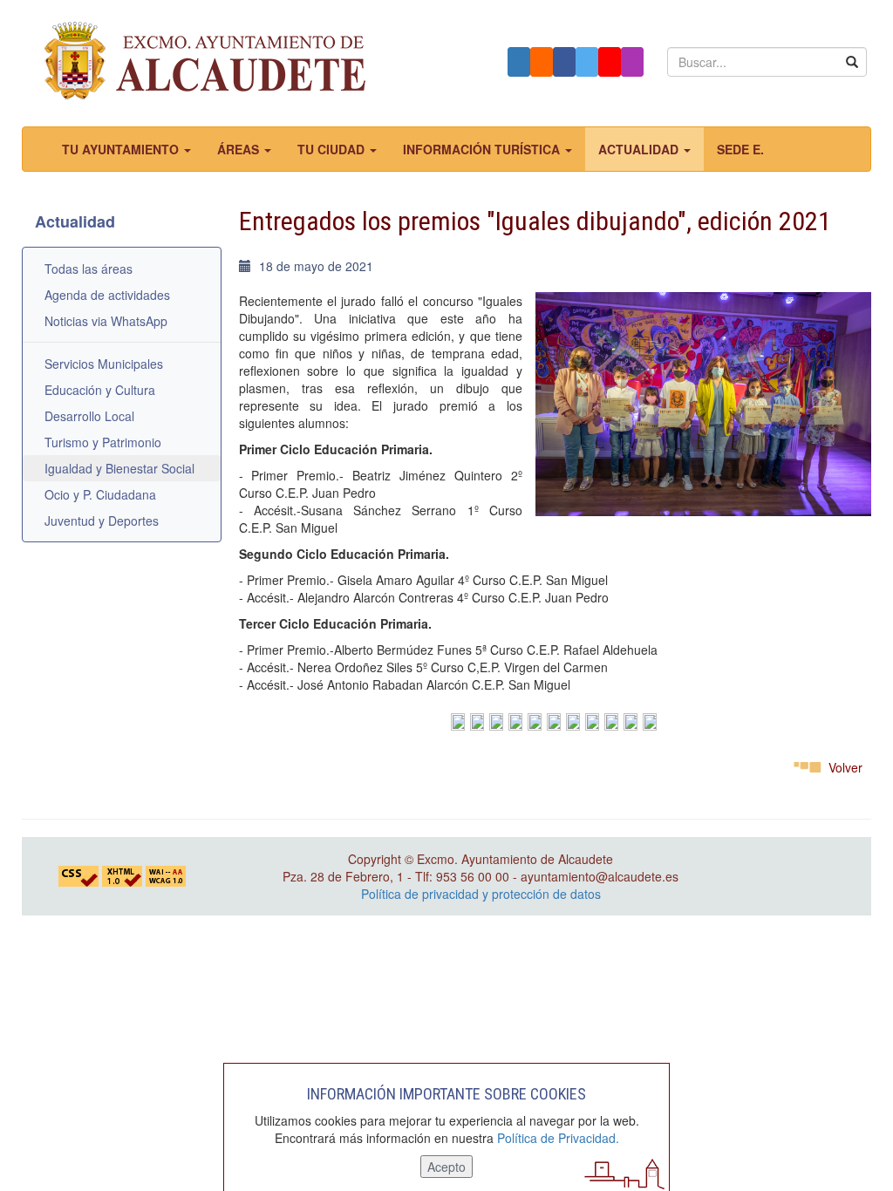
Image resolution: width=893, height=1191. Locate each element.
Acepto (446, 1166)
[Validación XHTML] (122, 874)
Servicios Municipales (103, 363)
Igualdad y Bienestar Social (119, 468)
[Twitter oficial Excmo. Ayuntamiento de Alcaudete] (587, 62)
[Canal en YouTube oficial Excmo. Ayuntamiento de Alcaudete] (609, 62)
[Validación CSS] (78, 874)
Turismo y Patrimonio (102, 442)
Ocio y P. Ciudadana (100, 494)
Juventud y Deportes (101, 520)
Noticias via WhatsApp (105, 321)
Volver (845, 767)
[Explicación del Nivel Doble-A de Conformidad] (166, 874)
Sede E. (740, 149)
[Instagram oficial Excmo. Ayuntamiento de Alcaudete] (632, 62)
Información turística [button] (483, 149)
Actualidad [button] (640, 149)
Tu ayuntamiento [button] (122, 149)
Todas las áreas (88, 268)
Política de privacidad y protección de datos (481, 893)
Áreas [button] (239, 149)
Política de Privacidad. (558, 1138)
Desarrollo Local (89, 416)
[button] (519, 62)
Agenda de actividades (107, 294)
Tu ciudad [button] (332, 149)
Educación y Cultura (99, 389)
